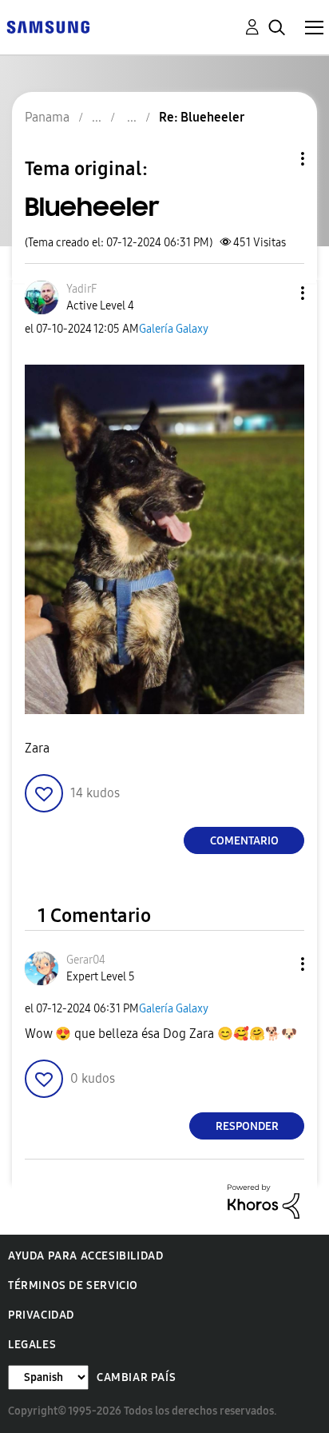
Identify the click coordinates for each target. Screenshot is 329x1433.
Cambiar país (136, 1377)
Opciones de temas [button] (275, 158)
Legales (32, 1344)
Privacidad (41, 1315)
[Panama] (47, 26)
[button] (276, 293)
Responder (247, 1126)
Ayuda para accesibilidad (85, 1256)
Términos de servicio (73, 1285)
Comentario (244, 841)
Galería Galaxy (173, 329)
